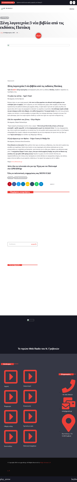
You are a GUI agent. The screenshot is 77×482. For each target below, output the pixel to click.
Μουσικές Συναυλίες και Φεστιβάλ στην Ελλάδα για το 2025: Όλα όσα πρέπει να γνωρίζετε (25, 271)
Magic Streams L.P (45, 462)
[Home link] (6, 9)
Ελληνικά (44, 257)
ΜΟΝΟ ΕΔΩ (44, 173)
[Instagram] (71, 2)
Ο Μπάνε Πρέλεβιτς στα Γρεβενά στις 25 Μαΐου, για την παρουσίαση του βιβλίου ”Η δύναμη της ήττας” (25, 295)
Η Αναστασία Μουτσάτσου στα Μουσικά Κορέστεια (20, 221)
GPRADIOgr (16, 169)
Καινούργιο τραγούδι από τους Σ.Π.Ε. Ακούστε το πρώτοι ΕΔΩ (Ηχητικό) (24, 286)
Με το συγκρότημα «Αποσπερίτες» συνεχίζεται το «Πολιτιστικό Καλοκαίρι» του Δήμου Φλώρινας (53, 222)
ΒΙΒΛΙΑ (10, 177)
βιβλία (15, 90)
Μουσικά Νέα (4, 17)
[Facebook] (74, 2)
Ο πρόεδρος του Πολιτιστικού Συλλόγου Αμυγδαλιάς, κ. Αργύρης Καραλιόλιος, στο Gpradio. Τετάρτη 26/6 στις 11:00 (26, 302)
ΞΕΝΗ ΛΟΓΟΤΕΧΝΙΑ (20, 177)
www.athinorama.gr (16, 161)
